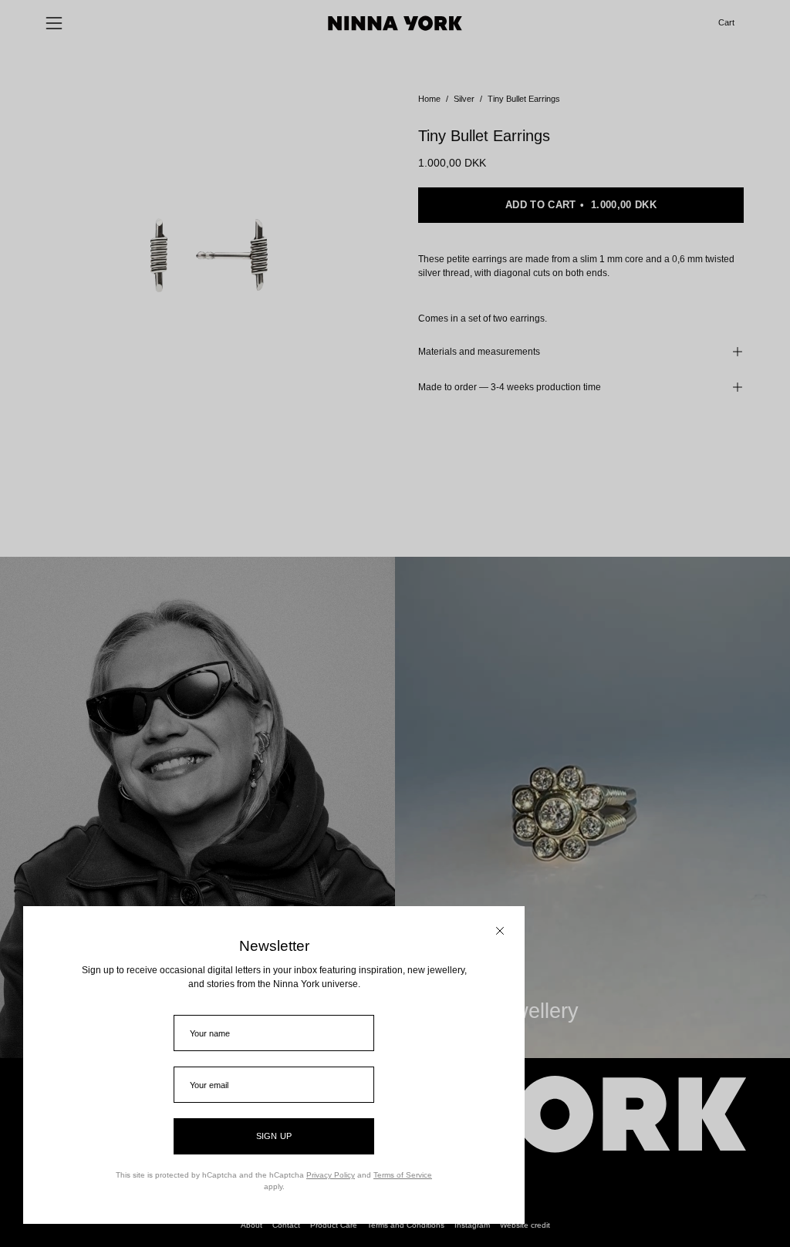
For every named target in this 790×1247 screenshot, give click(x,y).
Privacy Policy (330, 1175)
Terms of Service (402, 1175)
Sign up (274, 1136)
